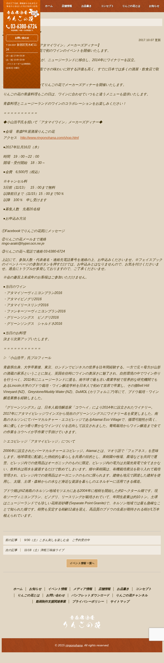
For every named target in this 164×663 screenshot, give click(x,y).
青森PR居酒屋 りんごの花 (22, 16)
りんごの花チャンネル (132, 595)
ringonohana (74, 645)
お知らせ (154, 5)
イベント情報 (57, 589)
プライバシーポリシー (88, 601)
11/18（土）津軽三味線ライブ (34, 550)
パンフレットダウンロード (90, 595)
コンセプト (107, 5)
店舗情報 (67, 5)
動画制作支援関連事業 (51, 601)
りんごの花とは (131, 5)
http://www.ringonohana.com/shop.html (49, 138)
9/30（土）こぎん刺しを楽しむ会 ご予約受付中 (47, 540)
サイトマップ (119, 601)
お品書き (86, 5)
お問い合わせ (22, 38)
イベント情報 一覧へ (82, 563)
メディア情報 (82, 589)
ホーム (49, 5)
